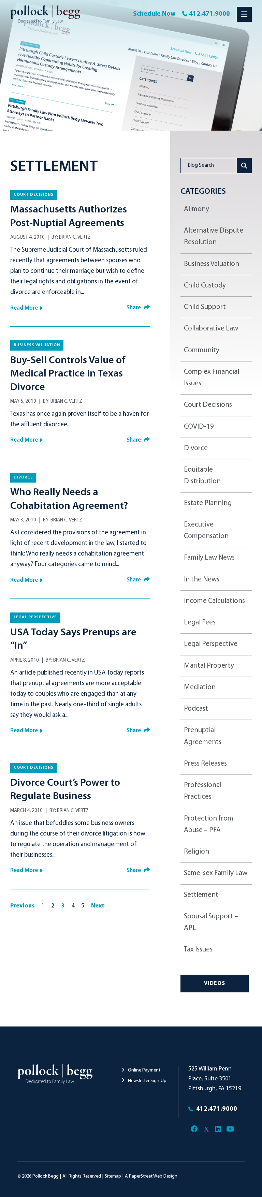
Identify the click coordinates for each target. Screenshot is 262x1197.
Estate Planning (208, 503)
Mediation (200, 687)
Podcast (196, 708)
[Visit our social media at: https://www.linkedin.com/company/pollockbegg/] (218, 1129)
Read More (24, 308)
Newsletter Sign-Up (146, 1080)
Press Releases (205, 763)
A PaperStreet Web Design (151, 1176)
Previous (22, 906)
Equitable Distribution (202, 475)
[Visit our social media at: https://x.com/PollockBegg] (206, 1129)
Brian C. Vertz (75, 237)
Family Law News (209, 557)
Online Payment (143, 1070)
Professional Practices (202, 791)
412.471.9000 (209, 14)
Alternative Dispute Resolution (213, 236)
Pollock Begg (45, 1176)
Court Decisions (34, 195)
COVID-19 (199, 426)
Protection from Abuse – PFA (208, 824)
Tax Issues (198, 949)
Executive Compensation (206, 530)
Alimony (196, 209)
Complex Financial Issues (211, 377)
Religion (196, 851)
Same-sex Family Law (215, 873)
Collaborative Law (211, 328)
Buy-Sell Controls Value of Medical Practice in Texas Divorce (68, 374)
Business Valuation (37, 345)
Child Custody (205, 285)
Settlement (201, 895)
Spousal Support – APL (211, 922)
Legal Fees (200, 622)
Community (201, 350)
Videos (214, 983)
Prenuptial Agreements (202, 736)
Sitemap (113, 1176)
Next (97, 906)
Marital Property (209, 665)
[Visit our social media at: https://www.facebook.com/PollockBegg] (194, 1129)
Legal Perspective (35, 617)
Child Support (205, 307)
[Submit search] (244, 165)
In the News (201, 579)
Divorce (23, 477)
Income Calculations (214, 601)
